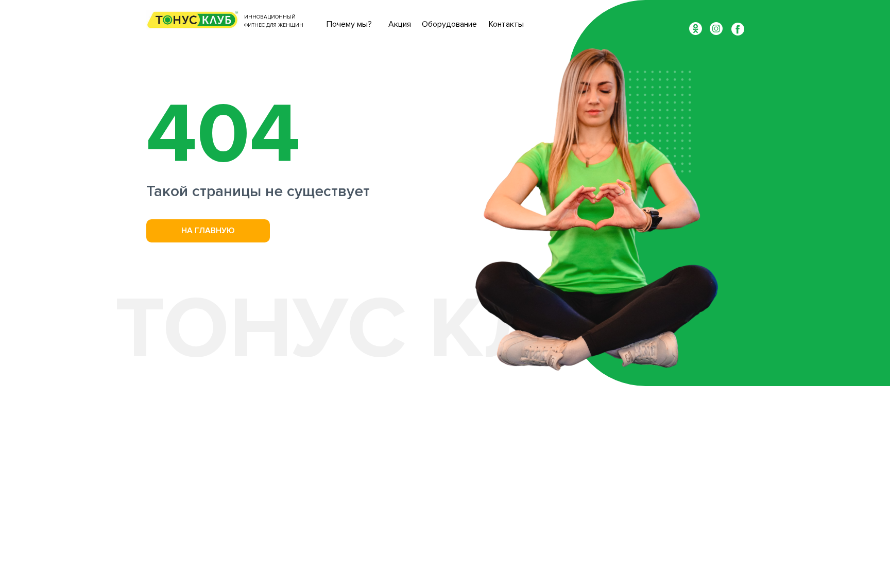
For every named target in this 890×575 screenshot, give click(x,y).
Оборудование (449, 24)
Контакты (506, 24)
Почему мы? (349, 24)
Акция (399, 24)
